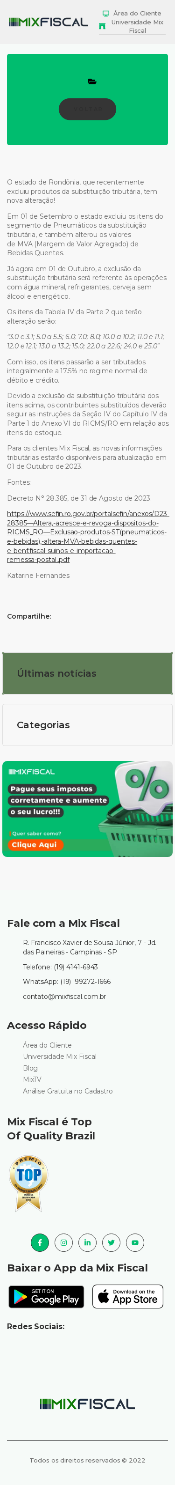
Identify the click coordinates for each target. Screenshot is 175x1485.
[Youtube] (135, 1243)
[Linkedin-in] (87, 1243)
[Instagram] (64, 1243)
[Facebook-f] (40, 1243)
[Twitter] (111, 1243)
